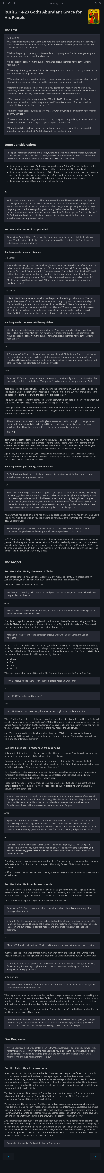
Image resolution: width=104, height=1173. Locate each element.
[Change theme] (9, 3)
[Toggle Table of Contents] (3, 3)
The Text (10, 30)
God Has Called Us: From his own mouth (28, 884)
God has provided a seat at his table (22, 252)
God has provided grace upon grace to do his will (28, 466)
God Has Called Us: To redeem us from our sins (32, 747)
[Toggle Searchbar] (14, 3)
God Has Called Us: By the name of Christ (28, 571)
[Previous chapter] (8, 1156)
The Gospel (12, 562)
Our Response (14, 1039)
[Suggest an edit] (100, 3)
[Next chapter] (95, 1156)
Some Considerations (20, 144)
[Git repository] (96, 3)
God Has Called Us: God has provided (26, 229)
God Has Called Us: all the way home (26, 1068)
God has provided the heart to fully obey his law (28, 322)
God (7, 192)
